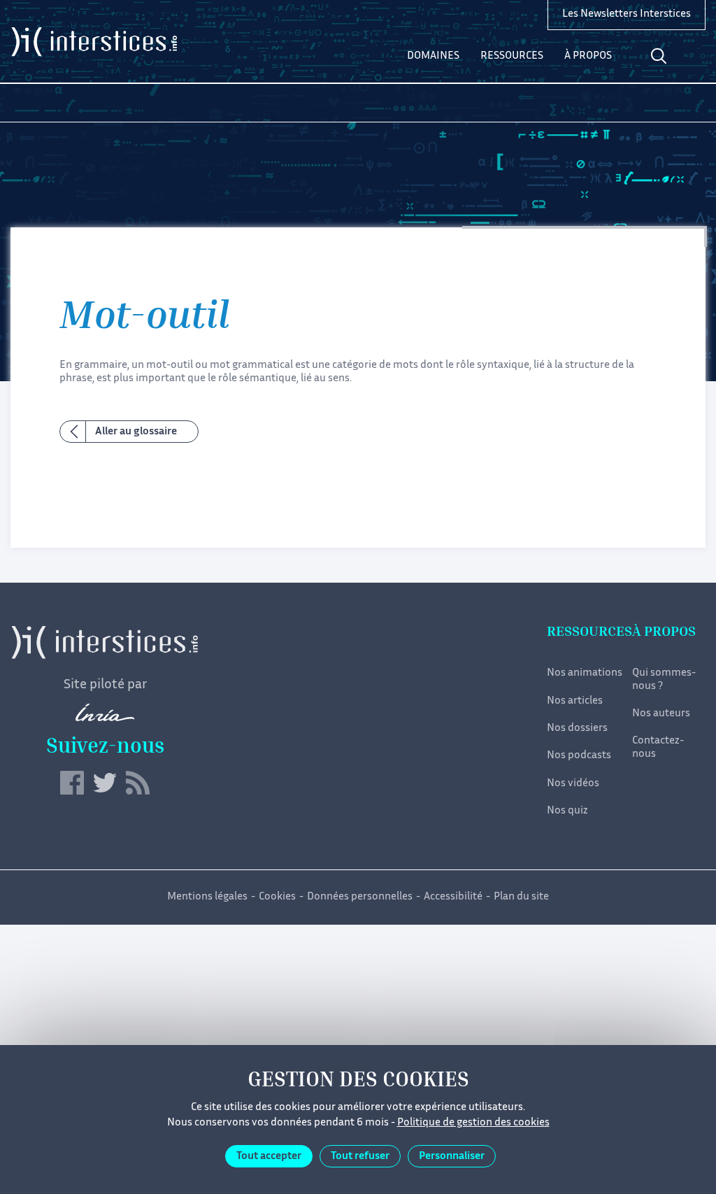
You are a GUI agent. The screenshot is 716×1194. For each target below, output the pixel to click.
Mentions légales (207, 897)
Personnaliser (452, 1156)
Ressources (511, 56)
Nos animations (584, 673)
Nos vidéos (573, 783)
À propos (588, 56)
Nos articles (575, 701)
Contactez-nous (658, 747)
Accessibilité (453, 897)
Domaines (433, 56)
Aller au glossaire (136, 431)
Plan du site (521, 897)
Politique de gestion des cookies (473, 1123)
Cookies (277, 897)
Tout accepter (268, 1156)
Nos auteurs (661, 713)
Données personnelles (360, 897)
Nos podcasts (579, 755)
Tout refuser (360, 1156)
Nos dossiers (577, 728)
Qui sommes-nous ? (664, 679)
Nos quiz (567, 811)
